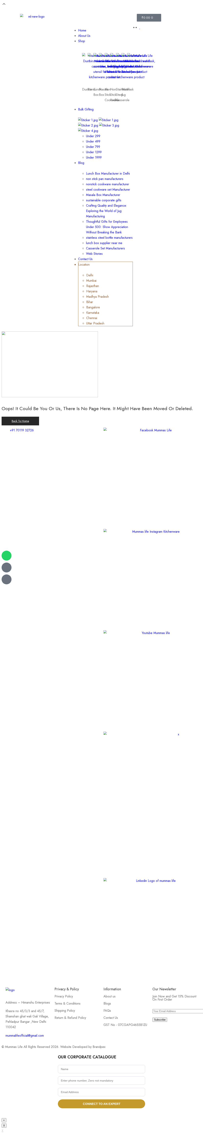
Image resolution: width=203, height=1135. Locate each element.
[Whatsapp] (6, 556)
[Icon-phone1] (6, 579)
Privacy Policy (64, 996)
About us (109, 996)
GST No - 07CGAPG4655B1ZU (125, 1025)
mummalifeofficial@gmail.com (25, 1035)
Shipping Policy (65, 1010)
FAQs (107, 1010)
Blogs (107, 1003)
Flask (130, 89)
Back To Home (20, 421)
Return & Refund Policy (70, 1017)
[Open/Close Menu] (101, 19)
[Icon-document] (6, 567)
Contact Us (110, 1017)
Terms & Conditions (67, 1003)
